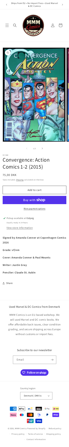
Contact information (36, 439)
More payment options (34, 208)
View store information (20, 227)
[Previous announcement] (6, 5)
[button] (7, 25)
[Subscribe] (52, 360)
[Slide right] (42, 148)
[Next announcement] (62, 5)
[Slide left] (27, 148)
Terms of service (35, 434)
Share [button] (9, 283)
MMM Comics (21, 428)
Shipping (20, 180)
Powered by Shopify (36, 428)
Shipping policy (53, 434)
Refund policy (55, 428)
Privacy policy (18, 434)
